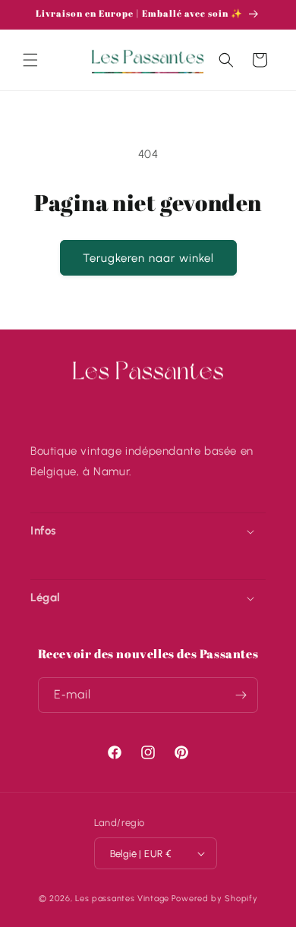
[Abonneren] (240, 695)
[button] (30, 60)
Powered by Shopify (215, 898)
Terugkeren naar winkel (148, 258)
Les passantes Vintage (122, 898)
